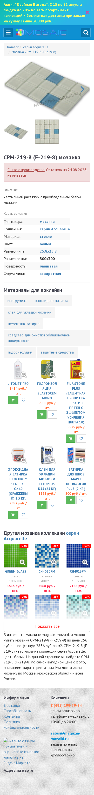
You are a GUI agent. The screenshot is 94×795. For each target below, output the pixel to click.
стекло (46, 236)
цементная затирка (24, 323)
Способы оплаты (18, 710)
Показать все (47, 626)
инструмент (17, 300)
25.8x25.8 (48, 251)
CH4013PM (78, 571)
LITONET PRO (18, 383)
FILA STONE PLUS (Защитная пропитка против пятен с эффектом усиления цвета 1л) (76, 402)
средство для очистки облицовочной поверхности (39, 338)
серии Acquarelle (55, 229)
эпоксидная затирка (51, 300)
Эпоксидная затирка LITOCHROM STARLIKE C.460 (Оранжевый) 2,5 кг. (18, 484)
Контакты (12, 716)
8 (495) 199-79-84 (66, 705)
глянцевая (49, 266)
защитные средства (57, 352)
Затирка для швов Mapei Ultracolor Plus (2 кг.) (76, 479)
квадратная (50, 273)
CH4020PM (47, 571)
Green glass (15, 571)
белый (45, 243)
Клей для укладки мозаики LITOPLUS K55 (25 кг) (47, 479)
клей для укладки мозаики (29, 312)
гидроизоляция (20, 352)
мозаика (47, 221)
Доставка (12, 705)
